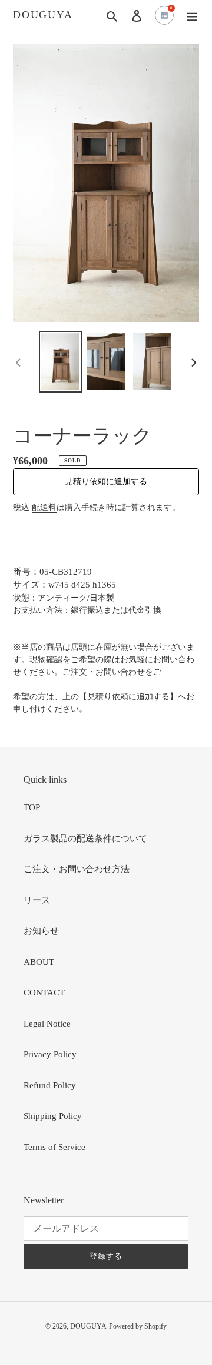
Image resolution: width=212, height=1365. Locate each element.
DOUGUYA (43, 15)
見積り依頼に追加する (106, 481)
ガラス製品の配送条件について (85, 838)
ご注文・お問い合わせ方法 (77, 869)
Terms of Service (54, 1147)
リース (37, 900)
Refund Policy (50, 1085)
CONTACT (44, 992)
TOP (32, 807)
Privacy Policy (50, 1054)
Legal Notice (47, 1023)
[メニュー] (192, 15)
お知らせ (41, 930)
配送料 (44, 507)
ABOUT (39, 962)
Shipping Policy (53, 1116)
